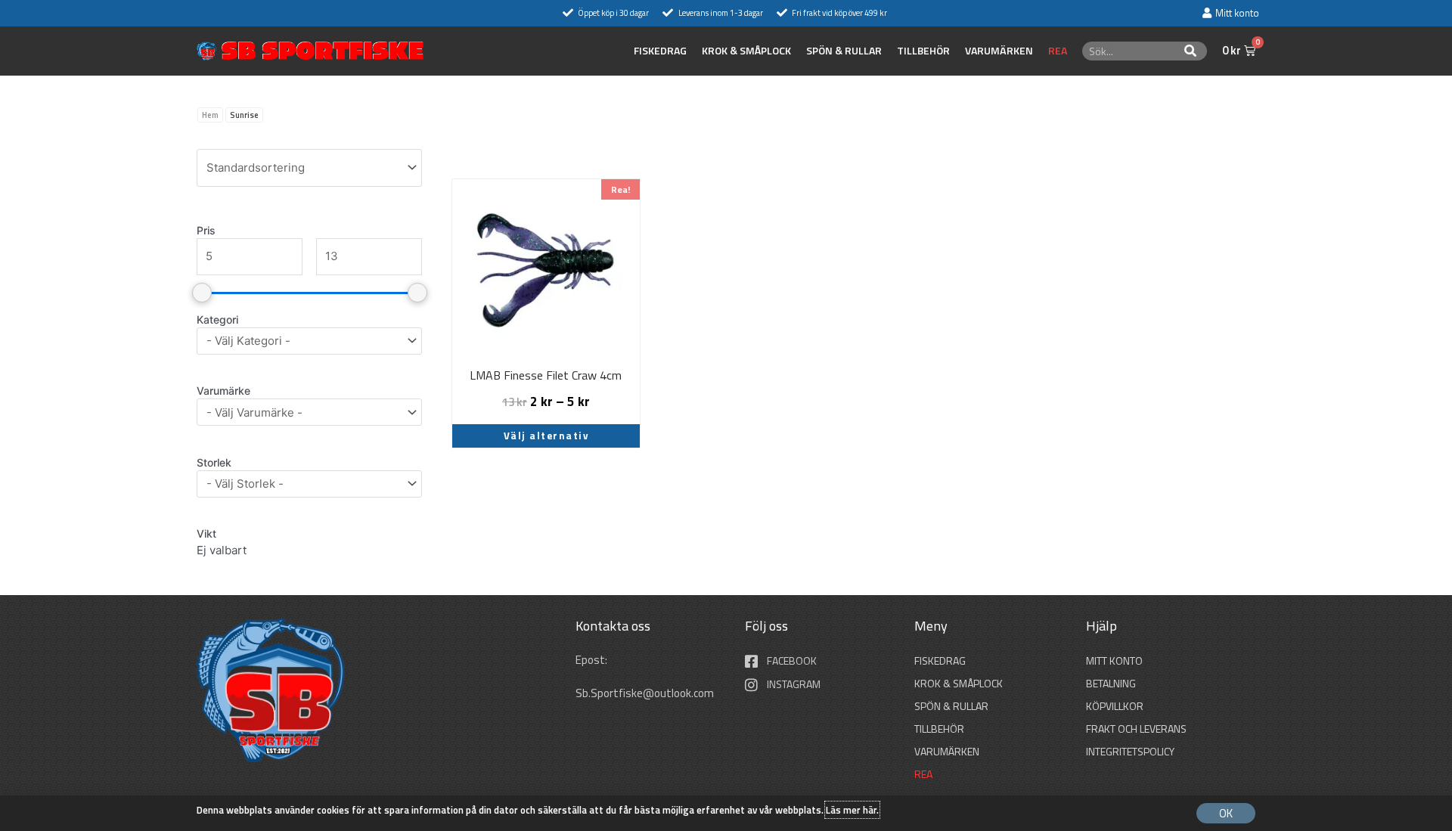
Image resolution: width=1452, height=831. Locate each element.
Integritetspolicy (1130, 751)
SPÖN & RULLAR (844, 50)
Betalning (1111, 683)
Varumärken (999, 50)
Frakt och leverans (1136, 728)
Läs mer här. (852, 809)
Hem (210, 115)
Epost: (593, 659)
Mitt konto (1114, 660)
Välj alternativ (546, 435)
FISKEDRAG (660, 50)
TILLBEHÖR (923, 50)
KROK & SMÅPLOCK (746, 50)
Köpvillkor (1114, 706)
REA (1057, 50)
